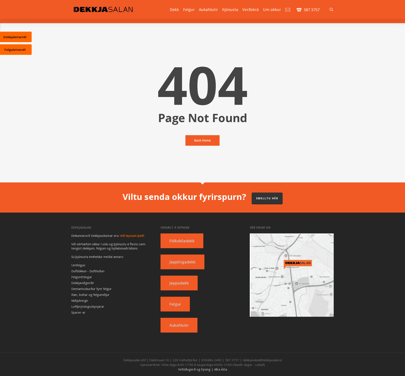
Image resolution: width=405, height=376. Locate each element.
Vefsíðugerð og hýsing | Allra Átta (202, 369)
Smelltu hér (267, 198)
